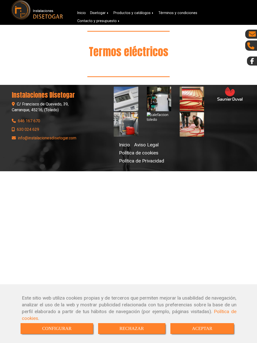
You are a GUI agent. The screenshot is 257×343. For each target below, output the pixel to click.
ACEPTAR (202, 328)
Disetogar (98, 13)
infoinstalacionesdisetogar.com (47, 138)
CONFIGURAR (57, 328)
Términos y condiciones (177, 13)
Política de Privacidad (141, 161)
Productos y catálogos (132, 13)
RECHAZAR (131, 328)
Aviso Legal (146, 145)
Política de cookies (138, 153)
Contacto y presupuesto (97, 21)
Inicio (81, 13)
